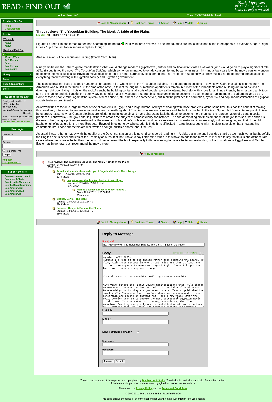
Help (179, 23)
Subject (108, 241)
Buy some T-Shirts (14, 179)
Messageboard (12, 29)
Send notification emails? (117, 332)
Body (106, 253)
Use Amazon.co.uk (14, 191)
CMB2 (8, 43)
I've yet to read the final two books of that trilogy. (95, 180)
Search (165, 23)
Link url (106, 318)
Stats (190, 23)
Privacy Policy (144, 388)
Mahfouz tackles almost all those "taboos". (101, 189)
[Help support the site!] (251, 6)
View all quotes (8, 121)
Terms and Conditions (174, 388)
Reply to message (154, 153)
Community (11, 69)
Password (7, 142)
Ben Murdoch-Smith (153, 380)
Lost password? (11, 162)
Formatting (192, 253)
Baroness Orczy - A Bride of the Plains (79, 208)
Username (7, 134)
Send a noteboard (48, 35)
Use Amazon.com (14, 188)
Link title (107, 310)
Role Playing (11, 66)
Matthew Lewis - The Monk (72, 198)
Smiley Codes (179, 253)
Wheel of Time (12, 57)
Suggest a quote (23, 121)
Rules (203, 23)
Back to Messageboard (114, 23)
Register (7, 159)
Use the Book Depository (18, 185)
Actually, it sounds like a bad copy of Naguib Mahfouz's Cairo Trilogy (96, 171)
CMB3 (8, 46)
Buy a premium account (17, 176)
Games (8, 63)
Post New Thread (144, 23)
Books (8, 54)
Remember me (13, 150)
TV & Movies (11, 60)
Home (8, 26)
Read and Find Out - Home (55, 6)
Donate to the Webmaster (18, 182)
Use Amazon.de (13, 194)
